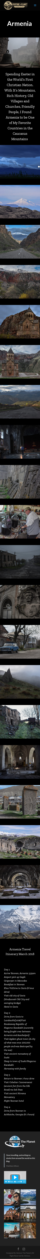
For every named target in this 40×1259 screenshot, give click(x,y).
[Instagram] (24, 1249)
